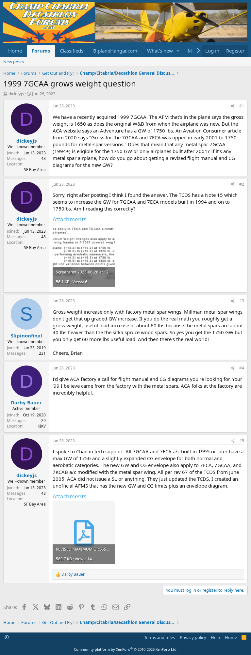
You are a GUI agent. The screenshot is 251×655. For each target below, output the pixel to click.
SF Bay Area (35, 169)
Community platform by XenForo (125, 649)
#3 (241, 301)
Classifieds (71, 50)
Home (15, 50)
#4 (241, 368)
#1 (241, 106)
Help (215, 637)
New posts (13, 62)
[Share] (232, 106)
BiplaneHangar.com (115, 50)
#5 (241, 441)
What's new (160, 50)
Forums (41, 50)
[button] (178, 51)
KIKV (42, 426)
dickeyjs (16, 94)
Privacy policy (193, 637)
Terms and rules (159, 637)
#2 (241, 184)
